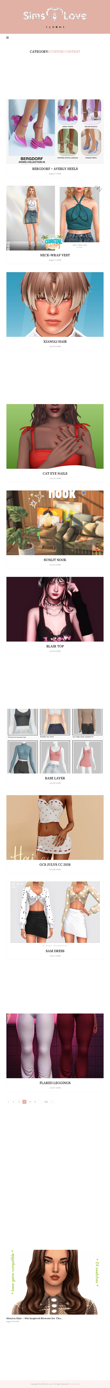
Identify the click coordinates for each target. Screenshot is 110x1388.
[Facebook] (46, 27)
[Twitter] (50, 27)
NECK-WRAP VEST (55, 255)
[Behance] (60, 27)
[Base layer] (55, 741)
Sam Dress (55, 951)
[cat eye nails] (55, 436)
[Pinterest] (53, 27)
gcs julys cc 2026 (55, 865)
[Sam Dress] (55, 913)
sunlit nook (55, 560)
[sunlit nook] (55, 522)
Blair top (55, 646)
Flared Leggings (55, 1083)
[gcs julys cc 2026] (55, 827)
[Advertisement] (55, 76)
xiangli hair (55, 342)
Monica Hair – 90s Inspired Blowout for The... (34, 1318)
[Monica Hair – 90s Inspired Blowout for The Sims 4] (55, 1282)
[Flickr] (56, 27)
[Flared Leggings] (55, 1045)
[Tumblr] (63, 27)
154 (46, 1102)
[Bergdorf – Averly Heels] (55, 131)
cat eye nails (55, 473)
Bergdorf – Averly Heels (55, 169)
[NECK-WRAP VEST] (55, 218)
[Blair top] (55, 609)
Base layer (55, 778)
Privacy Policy (74, 1384)
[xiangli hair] (55, 304)
